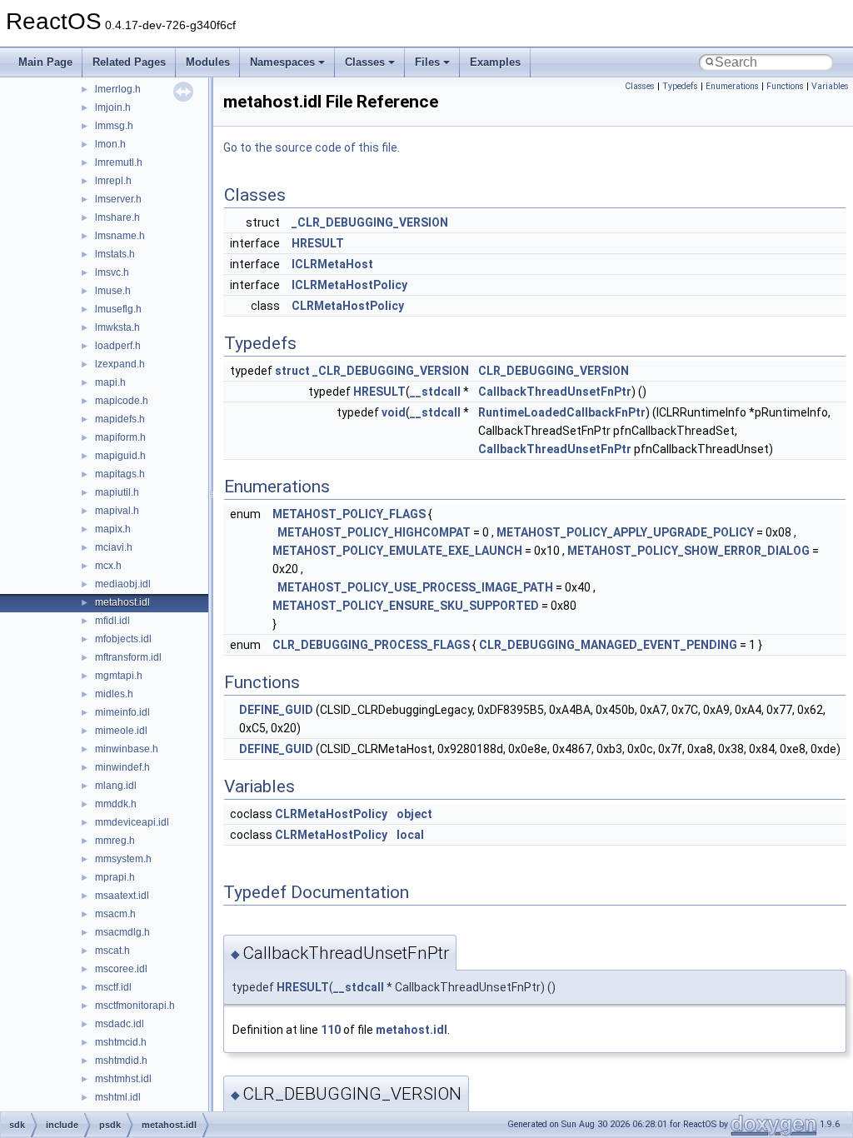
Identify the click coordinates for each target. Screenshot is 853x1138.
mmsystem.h (123, 859)
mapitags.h (120, 474)
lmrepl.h (113, 181)
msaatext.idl (122, 895)
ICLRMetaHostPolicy (349, 285)
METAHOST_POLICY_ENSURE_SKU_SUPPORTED (405, 605)
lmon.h (110, 144)
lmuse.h (113, 291)
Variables (830, 86)
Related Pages (129, 62)
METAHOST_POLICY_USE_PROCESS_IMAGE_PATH (415, 587)
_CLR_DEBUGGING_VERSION (370, 222)
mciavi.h (113, 547)
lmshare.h (117, 217)
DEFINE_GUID (276, 709)
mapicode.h (121, 401)
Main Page (45, 62)
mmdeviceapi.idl (132, 822)
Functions (785, 86)
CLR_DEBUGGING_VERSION (553, 370)
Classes (365, 62)
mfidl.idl (112, 620)
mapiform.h (120, 437)
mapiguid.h (120, 456)
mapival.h (117, 511)
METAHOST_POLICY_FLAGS (349, 514)
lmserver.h (118, 199)
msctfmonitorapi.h (135, 1005)
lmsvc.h (112, 272)
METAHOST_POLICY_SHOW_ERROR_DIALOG (688, 550)
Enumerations (732, 86)
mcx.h (108, 565)
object (414, 814)
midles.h (114, 694)
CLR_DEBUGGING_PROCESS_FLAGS (371, 644)
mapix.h (113, 529)
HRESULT (318, 243)
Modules (208, 62)
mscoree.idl (121, 969)
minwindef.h (122, 767)
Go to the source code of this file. (311, 147)
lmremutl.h (118, 162)
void (394, 412)
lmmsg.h (114, 126)
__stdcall (435, 391)
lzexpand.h (120, 364)
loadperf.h (118, 346)
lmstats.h (115, 254)
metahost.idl (122, 602)
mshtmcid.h (121, 1042)
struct (292, 370)
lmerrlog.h (118, 89)
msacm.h (115, 914)
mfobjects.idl (123, 639)
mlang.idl (116, 785)
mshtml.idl (118, 1097)
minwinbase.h (126, 749)
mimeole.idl (121, 730)
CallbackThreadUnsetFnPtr (554, 391)
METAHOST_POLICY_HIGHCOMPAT (374, 532)
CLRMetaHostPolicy (348, 305)
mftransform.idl (128, 657)
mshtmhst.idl (123, 1079)
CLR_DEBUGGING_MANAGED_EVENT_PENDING (608, 644)
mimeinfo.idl (122, 712)
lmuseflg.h (118, 309)
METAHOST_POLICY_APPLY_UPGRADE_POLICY (625, 532)
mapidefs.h (120, 419)
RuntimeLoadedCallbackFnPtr (562, 412)
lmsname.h (120, 236)
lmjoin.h (113, 107)
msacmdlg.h (122, 932)
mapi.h (110, 382)
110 (331, 1029)
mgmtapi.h (118, 675)
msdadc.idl (119, 1024)
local (410, 834)
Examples (495, 62)
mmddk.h (116, 804)
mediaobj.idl (123, 584)
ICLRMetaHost (332, 264)
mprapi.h (115, 877)
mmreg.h (115, 840)
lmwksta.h (117, 327)
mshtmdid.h (121, 1060)
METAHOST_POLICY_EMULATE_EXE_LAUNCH (397, 550)
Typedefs (680, 86)
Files (427, 62)
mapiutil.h (117, 492)
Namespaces (282, 62)
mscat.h (112, 950)
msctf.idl (113, 987)
